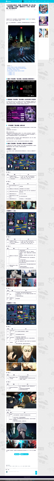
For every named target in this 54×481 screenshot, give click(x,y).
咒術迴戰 (27, 19)
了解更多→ (33, 480)
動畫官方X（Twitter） (24, 454)
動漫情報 (8, 465)
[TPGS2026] (23, 1)
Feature (19, 466)
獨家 (29, 1)
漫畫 (32, 1)
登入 (48, 1)
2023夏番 (13, 466)
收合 (11, 65)
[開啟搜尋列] (42, 1)
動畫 (23, 466)
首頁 (19, 1)
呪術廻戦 (26, 466)
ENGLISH (39, 1)
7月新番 (16, 466)
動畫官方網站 (17, 454)
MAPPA (21, 466)
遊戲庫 (35, 1)
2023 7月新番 (9, 466)
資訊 (25, 1)
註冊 (44, 1)
